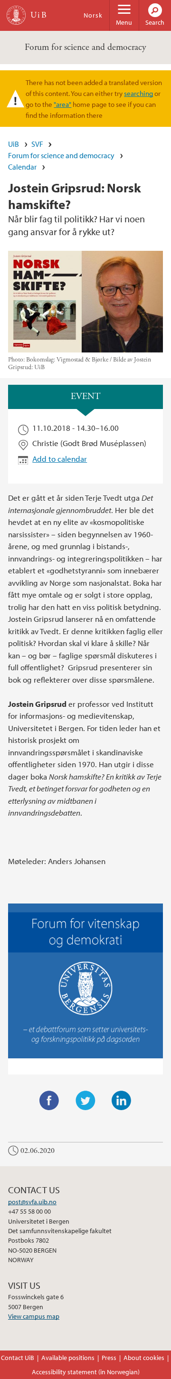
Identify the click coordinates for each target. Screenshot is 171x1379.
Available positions (68, 1357)
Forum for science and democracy (85, 47)
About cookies (144, 1357)
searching (138, 93)
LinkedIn (122, 1101)
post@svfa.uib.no (32, 1202)
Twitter (85, 1101)
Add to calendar (59, 459)
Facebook (49, 1101)
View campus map (33, 1316)
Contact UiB (17, 1357)
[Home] (16, 15)
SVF (37, 144)
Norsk (93, 15)
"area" (62, 104)
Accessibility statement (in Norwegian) (86, 1372)
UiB (13, 144)
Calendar (22, 166)
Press (109, 1357)
